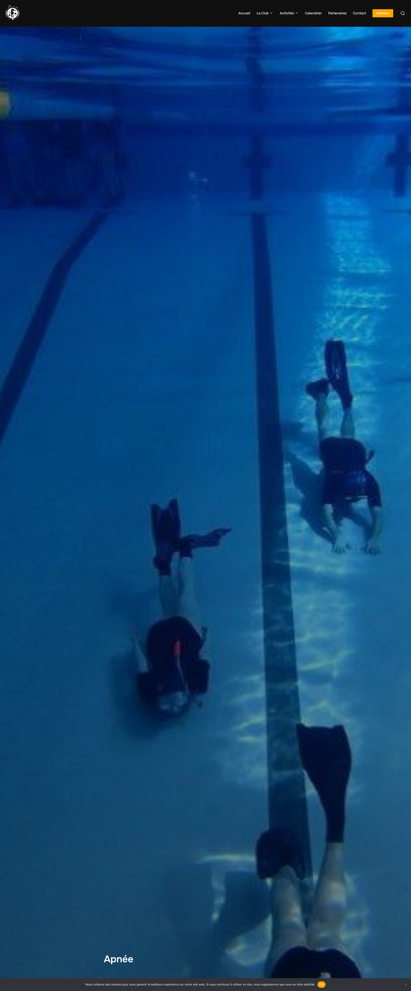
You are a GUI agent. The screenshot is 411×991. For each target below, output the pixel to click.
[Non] (406, 984)
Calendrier (313, 13)
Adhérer (382, 13)
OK (322, 984)
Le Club (263, 13)
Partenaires (337, 13)
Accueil (244, 13)
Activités (287, 13)
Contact (359, 13)
